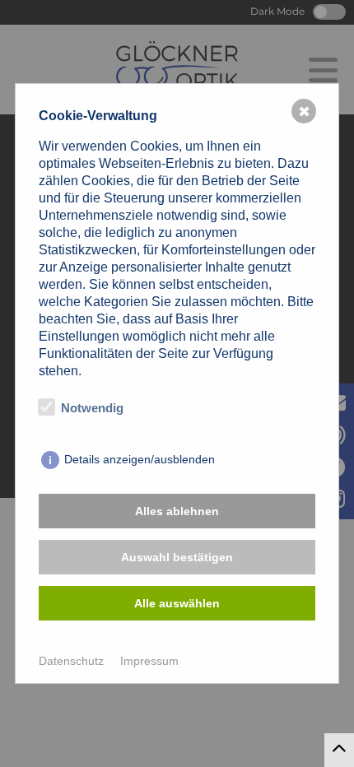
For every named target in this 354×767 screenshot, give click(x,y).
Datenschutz (71, 660)
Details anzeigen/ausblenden (139, 459)
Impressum (149, 660)
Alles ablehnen (177, 511)
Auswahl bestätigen (177, 557)
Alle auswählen (177, 603)
